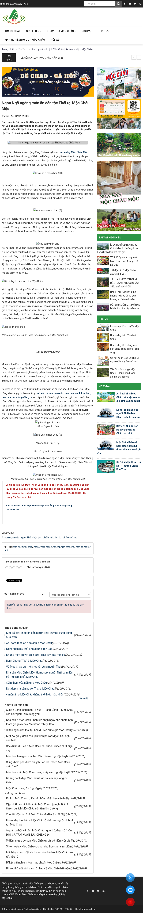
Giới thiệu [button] (33, 31)
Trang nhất (13, 31)
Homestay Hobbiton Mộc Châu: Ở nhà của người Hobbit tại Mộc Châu (39, 822)
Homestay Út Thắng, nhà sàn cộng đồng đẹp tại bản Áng (124, 349)
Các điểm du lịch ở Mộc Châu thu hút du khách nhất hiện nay (39, 748)
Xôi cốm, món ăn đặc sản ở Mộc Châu (29, 643)
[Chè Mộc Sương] (119, 219)
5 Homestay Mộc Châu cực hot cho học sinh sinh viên (38, 846)
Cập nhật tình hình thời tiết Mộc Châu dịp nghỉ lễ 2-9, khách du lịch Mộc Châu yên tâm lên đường (37, 806)
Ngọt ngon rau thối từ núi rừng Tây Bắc (29, 648)
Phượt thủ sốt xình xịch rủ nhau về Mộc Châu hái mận (38, 868)
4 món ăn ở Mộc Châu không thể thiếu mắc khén (34, 694)
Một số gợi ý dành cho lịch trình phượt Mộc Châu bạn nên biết (38, 738)
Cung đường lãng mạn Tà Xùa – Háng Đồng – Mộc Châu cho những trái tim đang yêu (39, 712)
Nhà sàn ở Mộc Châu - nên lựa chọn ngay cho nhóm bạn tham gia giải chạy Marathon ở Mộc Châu (39, 722)
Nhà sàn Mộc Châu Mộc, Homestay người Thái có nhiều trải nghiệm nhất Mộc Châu (39, 674)
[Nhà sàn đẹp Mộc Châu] (119, 182)
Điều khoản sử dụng (85, 909)
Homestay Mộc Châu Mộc (73, 152)
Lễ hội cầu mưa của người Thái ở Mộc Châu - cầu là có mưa (128, 413)
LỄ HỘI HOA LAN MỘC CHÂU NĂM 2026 (42, 57)
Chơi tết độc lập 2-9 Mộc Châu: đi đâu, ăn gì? (33, 814)
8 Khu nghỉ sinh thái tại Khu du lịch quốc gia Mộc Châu (38, 730)
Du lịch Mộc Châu (32, 909)
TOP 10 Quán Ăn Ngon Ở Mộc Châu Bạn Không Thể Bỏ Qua (124, 261)
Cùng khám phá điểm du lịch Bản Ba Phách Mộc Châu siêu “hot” (38, 764)
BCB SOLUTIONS (63, 909)
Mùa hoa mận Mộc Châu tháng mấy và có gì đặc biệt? (38, 772)
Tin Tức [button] (104, 31)
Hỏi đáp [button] (56, 39)
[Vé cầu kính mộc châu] (119, 97)
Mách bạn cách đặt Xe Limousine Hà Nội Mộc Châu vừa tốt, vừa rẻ (39, 854)
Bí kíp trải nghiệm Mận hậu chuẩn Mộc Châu (32, 862)
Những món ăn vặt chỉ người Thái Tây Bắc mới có (35, 654)
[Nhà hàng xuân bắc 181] (48, 81)
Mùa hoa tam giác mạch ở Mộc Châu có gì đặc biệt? (37, 756)
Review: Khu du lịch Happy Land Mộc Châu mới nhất (127, 430)
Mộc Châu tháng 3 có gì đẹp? (23, 788)
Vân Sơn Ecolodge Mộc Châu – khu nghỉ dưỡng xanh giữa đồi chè (123, 373)
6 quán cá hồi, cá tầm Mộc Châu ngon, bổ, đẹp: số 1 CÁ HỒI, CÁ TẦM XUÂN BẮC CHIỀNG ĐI (39, 832)
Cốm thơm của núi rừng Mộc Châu (26, 682)
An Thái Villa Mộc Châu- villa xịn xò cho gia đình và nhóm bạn (128, 397)
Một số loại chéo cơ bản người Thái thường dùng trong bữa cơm (39, 635)
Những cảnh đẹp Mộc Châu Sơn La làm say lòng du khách (36, 780)
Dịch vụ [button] (87, 31)
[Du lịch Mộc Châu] (14, 16)
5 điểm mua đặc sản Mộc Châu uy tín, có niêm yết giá (38, 840)
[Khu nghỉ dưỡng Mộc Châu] (119, 144)
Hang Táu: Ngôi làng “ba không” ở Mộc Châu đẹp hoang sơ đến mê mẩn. (123, 296)
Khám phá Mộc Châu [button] (60, 31)
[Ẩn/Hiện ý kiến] (43, 594)
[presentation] (133, 57)
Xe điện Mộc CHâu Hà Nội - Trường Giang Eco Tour (128, 466)
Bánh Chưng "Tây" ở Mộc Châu (24, 660)
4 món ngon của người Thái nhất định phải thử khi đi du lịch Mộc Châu (39, 537)
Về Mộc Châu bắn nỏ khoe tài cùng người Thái (33, 666)
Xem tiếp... (85, 698)
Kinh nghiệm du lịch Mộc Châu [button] (25, 39)
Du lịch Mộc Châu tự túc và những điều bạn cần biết (37, 798)
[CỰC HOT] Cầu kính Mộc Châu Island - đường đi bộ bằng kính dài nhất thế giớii (117, 248)
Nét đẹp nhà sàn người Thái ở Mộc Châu (30, 688)
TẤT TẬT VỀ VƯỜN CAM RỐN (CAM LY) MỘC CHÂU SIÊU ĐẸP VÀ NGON (124, 283)
